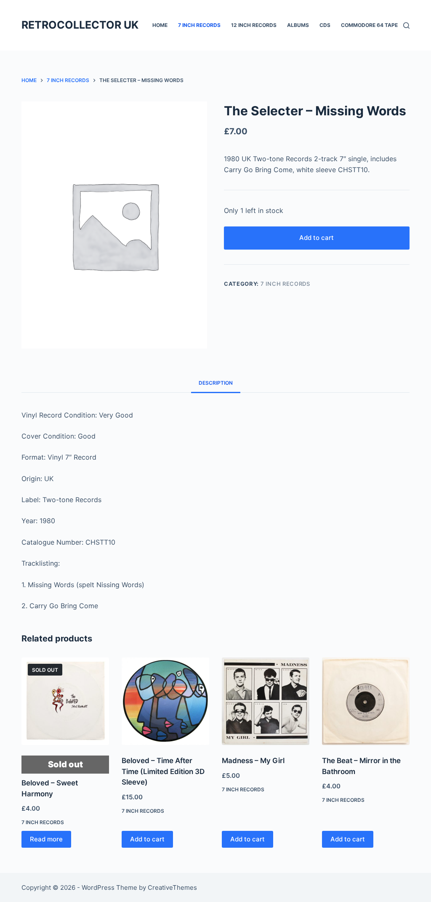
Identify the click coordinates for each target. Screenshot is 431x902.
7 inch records (199, 25)
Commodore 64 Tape (369, 25)
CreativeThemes (172, 887)
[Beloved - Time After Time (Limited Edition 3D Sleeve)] (165, 701)
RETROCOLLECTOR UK (79, 25)
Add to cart (316, 238)
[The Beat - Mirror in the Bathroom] (366, 701)
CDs (324, 25)
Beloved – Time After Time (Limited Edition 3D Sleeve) (163, 771)
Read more (46, 839)
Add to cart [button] (147, 839)
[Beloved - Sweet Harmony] (65, 701)
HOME (160, 25)
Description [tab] (216, 383)
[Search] (406, 25)
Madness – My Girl (253, 760)
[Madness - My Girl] (265, 701)
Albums (298, 25)
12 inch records (254, 25)
